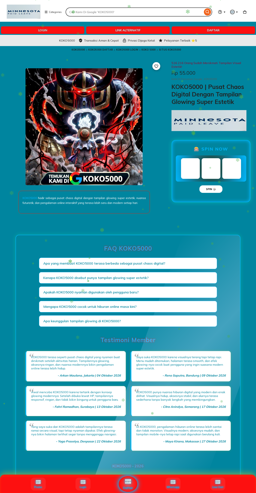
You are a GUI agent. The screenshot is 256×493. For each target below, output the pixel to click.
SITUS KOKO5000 (170, 49)
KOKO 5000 (148, 49)
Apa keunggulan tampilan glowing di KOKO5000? (82, 321)
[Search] (207, 11)
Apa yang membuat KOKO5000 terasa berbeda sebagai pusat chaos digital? (104, 263)
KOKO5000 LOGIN (127, 49)
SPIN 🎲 (211, 189)
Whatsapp (173, 487)
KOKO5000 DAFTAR (100, 49)
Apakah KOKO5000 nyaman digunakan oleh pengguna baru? (91, 292)
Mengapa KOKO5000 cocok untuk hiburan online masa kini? (90, 306)
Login (83, 487)
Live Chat (217, 487)
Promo (38, 487)
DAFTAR (213, 30)
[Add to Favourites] (156, 66)
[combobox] (134, 11)
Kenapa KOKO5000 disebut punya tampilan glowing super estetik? (96, 278)
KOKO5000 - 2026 (128, 466)
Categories (55, 11)
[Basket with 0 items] (244, 11)
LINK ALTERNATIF (128, 30)
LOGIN (42, 30)
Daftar (128, 488)
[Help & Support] (222, 11)
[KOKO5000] (23, 20)
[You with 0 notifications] (234, 11)
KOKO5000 (78, 49)
